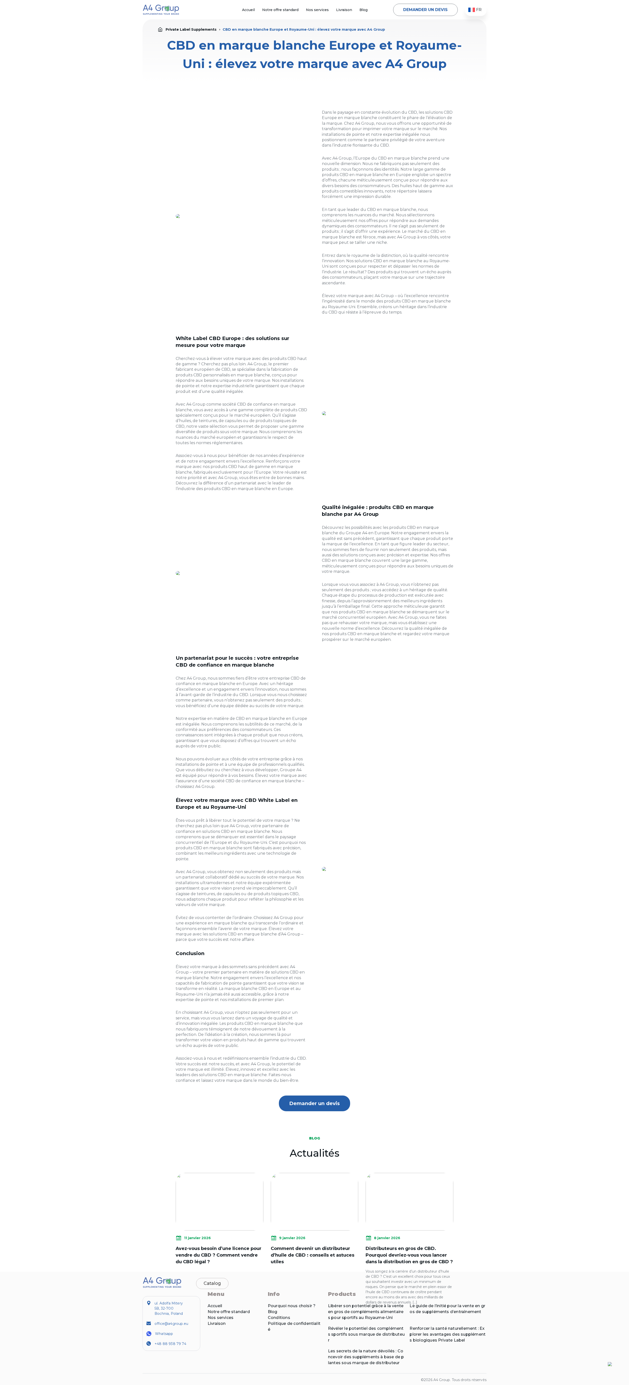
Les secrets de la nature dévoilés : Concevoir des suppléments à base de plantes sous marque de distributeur (366, 1357)
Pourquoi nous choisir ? (291, 1305)
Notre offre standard (280, 10)
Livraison (344, 10)
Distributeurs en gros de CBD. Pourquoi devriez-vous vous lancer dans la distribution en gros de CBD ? (409, 1255)
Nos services (317, 10)
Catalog (212, 1283)
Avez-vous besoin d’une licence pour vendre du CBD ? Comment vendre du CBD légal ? (218, 1255)
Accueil (248, 10)
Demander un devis (425, 9)
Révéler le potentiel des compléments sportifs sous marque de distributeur (366, 1334)
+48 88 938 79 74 (170, 1344)
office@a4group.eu (171, 1323)
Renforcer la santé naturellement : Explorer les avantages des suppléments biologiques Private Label (448, 1334)
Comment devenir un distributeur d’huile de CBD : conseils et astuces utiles (312, 1255)
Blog (363, 10)
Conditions (279, 1317)
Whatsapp (164, 1333)
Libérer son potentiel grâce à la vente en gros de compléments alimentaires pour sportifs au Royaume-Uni (365, 1311)
